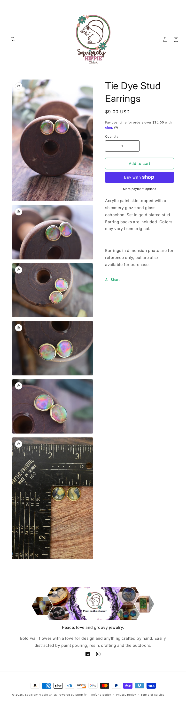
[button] (13, 39)
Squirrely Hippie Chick (41, 694)
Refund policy (101, 694)
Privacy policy (126, 694)
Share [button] (116, 279)
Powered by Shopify (72, 694)
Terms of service (152, 694)
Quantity (111, 136)
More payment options (139, 189)
